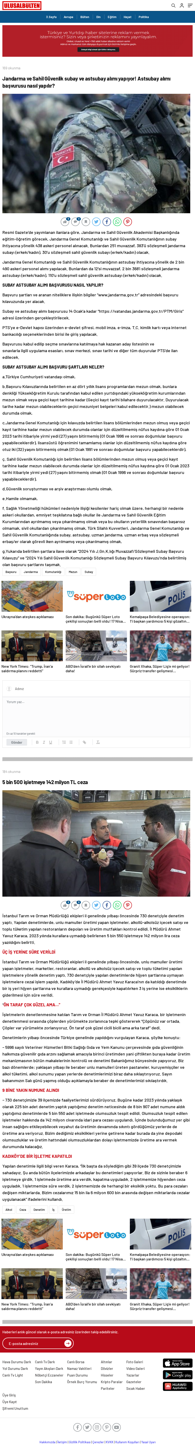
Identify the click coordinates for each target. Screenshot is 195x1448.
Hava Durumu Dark (16, 1362)
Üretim (66, 1209)
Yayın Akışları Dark (49, 1368)
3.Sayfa (51, 17)
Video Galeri (135, 1368)
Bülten (84, 17)
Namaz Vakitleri (79, 1368)
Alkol (8, 1209)
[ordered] (64, 742)
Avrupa (68, 17)
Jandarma (31, 572)
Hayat (128, 17)
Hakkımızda (47, 1442)
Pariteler (108, 1388)
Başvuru (10, 572)
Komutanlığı (53, 572)
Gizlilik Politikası (80, 1442)
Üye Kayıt (9, 1402)
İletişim (62, 1442)
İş (53, 1209)
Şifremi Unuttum (15, 1408)
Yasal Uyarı (148, 1442)
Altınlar (106, 1362)
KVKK (109, 1442)
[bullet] (71, 742)
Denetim (39, 1209)
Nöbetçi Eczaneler (49, 1375)
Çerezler (98, 1442)
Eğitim (112, 17)
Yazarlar (132, 1375)
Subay (89, 572)
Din (98, 17)
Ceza (23, 1209)
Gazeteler (133, 1382)
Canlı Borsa (75, 1362)
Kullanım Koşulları (127, 1442)
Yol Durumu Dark (15, 1368)
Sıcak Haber (135, 1388)
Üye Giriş (9, 1395)
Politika (144, 17)
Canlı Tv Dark (45, 1362)
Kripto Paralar (112, 1382)
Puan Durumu (77, 1375)
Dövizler (107, 1368)
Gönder (16, 742)
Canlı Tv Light (12, 1375)
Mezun (73, 572)
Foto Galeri (134, 1362)
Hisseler (107, 1375)
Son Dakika (43, 1382)
